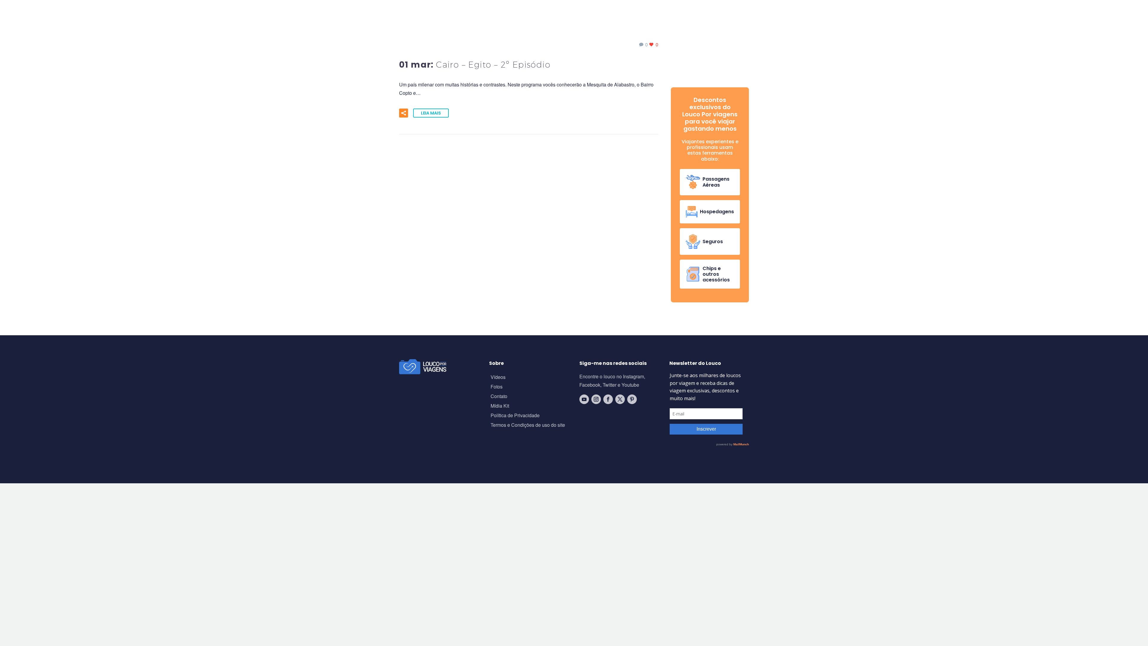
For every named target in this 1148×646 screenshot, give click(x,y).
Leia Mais (431, 113)
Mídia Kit (500, 406)
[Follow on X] (620, 399)
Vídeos (498, 377)
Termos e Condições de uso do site (528, 425)
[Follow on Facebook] (608, 399)
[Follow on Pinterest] (632, 399)
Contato (499, 397)
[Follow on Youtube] (584, 399)
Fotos (497, 387)
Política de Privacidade (515, 416)
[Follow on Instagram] (596, 399)
